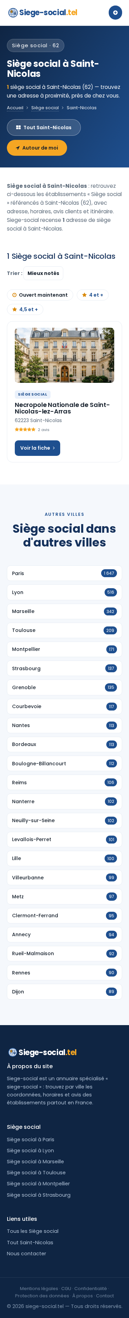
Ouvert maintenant (43, 295)
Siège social (45, 107)
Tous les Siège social (32, 1231)
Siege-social (48, 12)
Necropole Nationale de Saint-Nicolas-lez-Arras (62, 408)
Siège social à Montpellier (38, 1183)
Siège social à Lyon (30, 1150)
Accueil (15, 107)
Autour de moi (40, 147)
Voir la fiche (35, 448)
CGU (66, 1288)
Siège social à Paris (30, 1139)
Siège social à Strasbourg (39, 1195)
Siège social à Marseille (35, 1161)
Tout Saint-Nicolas (47, 127)
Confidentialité (90, 1288)
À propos (82, 1296)
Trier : (15, 273)
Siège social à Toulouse (36, 1172)
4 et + (96, 295)
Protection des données (42, 1296)
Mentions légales (39, 1288)
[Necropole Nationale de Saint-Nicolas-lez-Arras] (64, 355)
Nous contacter (26, 1253)
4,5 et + (28, 309)
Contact (105, 1296)
